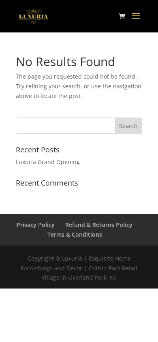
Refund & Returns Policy (98, 225)
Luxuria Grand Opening (48, 162)
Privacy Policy (36, 225)
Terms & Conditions (74, 234)
